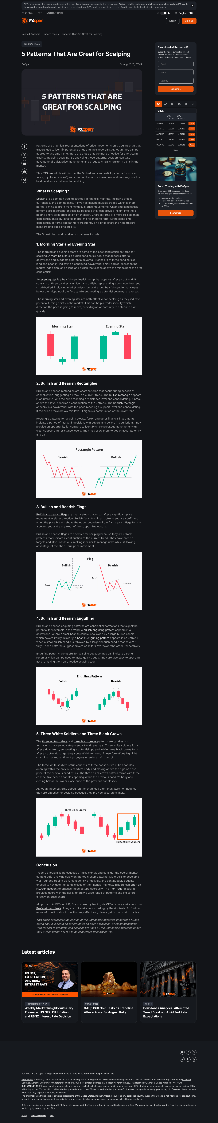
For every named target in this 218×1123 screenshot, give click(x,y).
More (176, 150)
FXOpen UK (27, 1079)
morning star (59, 255)
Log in (172, 20)
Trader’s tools (49, 34)
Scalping (41, 198)
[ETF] (172, 104)
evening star (48, 279)
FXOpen (48, 173)
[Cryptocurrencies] (186, 104)
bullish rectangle (119, 395)
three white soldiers (54, 741)
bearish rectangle (124, 403)
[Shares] (165, 104)
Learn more (175, 213)
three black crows (85, 741)
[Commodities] (179, 104)
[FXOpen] (33, 21)
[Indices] (193, 104)
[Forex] (158, 104)
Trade (192, 123)
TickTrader (117, 888)
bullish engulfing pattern (99, 629)
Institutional (55, 13)
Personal (28, 13)
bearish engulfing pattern (93, 638)
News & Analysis (31, 34)
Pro (40, 13)
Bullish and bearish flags (51, 514)
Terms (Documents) (38, 1116)
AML (52, 1116)
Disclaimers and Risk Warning (128, 1105)
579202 (77, 1082)
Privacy (24, 1116)
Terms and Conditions (98, 1105)
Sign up (189, 20)
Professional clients (48, 908)
